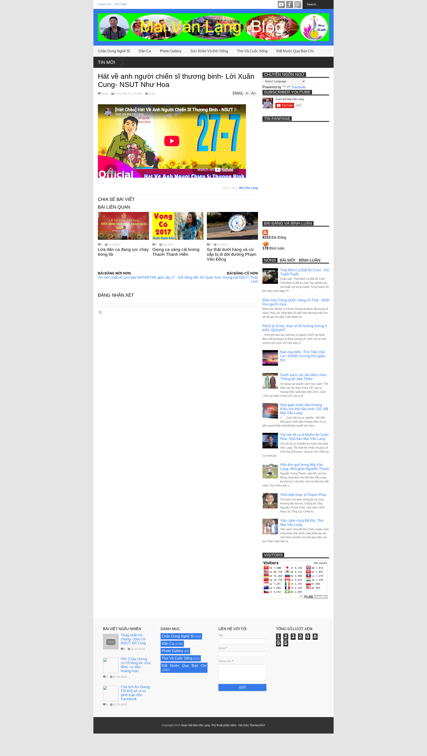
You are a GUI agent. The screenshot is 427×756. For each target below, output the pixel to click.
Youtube (281, 4)
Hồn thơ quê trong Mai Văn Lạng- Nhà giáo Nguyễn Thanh (304, 467)
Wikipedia (297, 4)
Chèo (117, 93)
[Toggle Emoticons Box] (100, 312)
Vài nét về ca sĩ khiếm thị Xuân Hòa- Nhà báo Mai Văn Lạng (304, 437)
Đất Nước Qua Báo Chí (295, 51)
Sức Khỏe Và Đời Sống (209, 51)
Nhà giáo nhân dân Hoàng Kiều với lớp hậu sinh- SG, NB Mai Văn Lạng (304, 409)
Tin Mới (106, 62)
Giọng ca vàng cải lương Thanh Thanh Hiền (175, 252)
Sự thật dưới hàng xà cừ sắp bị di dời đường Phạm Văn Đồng (231, 254)
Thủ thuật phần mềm (223, 725)
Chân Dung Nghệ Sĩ (114, 51)
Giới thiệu (120, 4)
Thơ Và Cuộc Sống (252, 51)
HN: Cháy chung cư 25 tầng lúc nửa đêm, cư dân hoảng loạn (136, 665)
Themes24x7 (257, 725)
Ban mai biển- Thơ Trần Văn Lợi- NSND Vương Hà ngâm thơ (303, 356)
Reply (104, 93)
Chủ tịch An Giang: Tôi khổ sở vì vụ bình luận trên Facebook (135, 693)
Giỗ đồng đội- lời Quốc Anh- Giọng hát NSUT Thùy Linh (218, 279)
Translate (298, 87)
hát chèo (243, 725)
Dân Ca (145, 51)
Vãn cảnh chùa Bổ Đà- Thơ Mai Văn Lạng (302, 522)
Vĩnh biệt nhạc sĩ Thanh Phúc (303, 495)
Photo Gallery (170, 51)
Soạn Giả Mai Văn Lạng (195, 725)
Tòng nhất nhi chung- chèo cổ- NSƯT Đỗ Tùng (133, 639)
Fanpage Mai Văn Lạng (289, 4)
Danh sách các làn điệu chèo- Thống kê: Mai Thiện (303, 377)
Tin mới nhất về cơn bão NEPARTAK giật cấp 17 (136, 277)
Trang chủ (104, 4)
